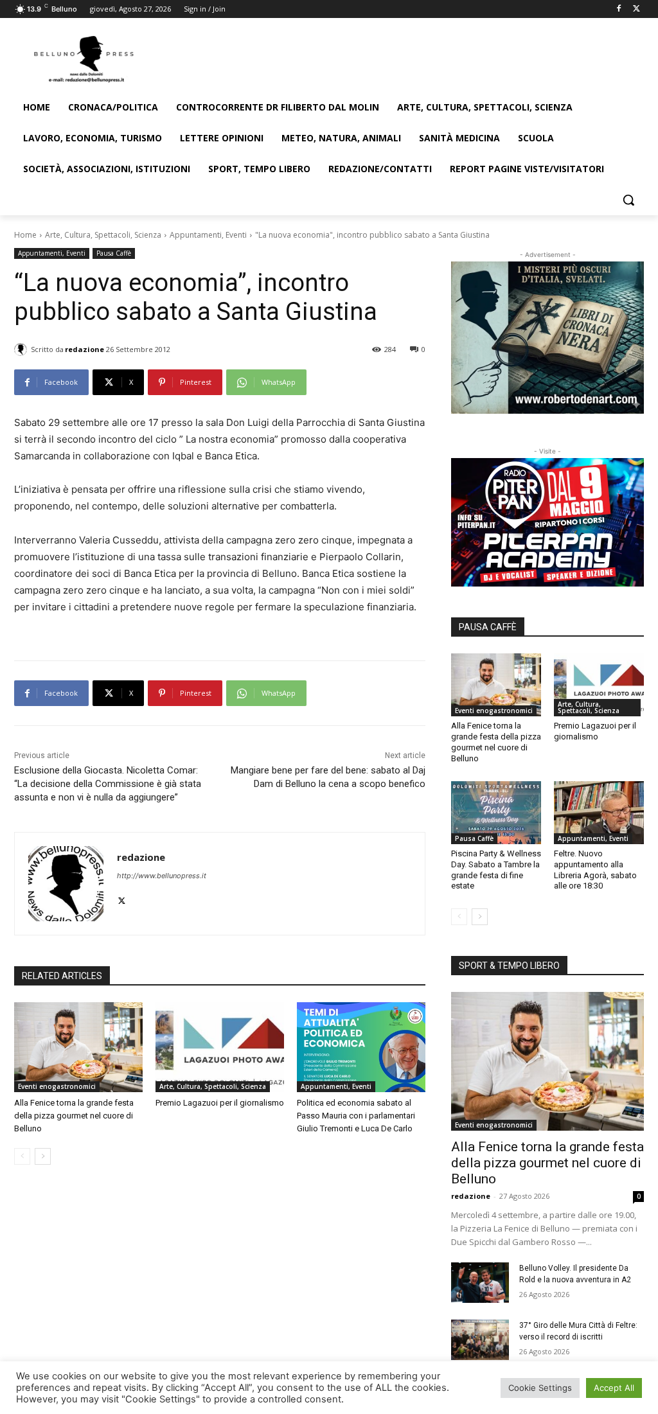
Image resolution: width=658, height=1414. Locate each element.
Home (25, 234)
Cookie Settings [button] (540, 1388)
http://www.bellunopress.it (161, 875)
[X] (636, 9)
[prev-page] (22, 1156)
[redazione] (22, 349)
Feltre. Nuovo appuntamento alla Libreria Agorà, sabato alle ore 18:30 (595, 870)
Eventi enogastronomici (57, 1086)
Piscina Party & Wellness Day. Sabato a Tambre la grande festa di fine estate (496, 870)
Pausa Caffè (113, 253)
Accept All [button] (614, 1388)
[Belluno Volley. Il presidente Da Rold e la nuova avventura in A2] (480, 1282)
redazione (84, 349)
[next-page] (43, 1156)
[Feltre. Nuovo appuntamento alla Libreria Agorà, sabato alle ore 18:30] (599, 812)
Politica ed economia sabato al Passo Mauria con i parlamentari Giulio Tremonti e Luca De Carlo (356, 1115)
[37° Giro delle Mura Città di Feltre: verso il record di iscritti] (480, 1340)
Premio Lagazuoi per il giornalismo (220, 1103)
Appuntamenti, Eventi (208, 234)
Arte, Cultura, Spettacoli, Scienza (103, 234)
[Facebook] (618, 9)
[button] (628, 199)
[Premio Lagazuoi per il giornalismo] (220, 1047)
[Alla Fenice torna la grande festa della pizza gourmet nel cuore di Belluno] (78, 1047)
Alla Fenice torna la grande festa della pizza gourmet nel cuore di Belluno (74, 1115)
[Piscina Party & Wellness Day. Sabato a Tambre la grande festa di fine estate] (496, 812)
